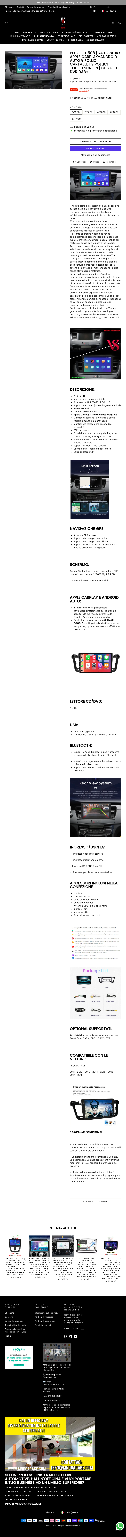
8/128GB (76, 119)
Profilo (52, 11)
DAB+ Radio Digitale (32, 40)
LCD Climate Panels (20, 36)
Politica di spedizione (45, 1321)
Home (17, 32)
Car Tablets (29, 32)
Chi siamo (9, 7)
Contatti (20, 7)
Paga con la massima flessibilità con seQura (26, 11)
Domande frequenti (36, 7)
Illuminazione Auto (44, 36)
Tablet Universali (49, 32)
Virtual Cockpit (103, 32)
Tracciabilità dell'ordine (59, 7)
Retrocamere (86, 36)
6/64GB (114, 112)
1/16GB (76, 112)
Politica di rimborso (44, 1317)
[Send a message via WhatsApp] (120, 1526)
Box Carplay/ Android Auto (76, 32)
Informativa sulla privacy (46, 1313)
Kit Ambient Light (66, 36)
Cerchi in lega (75, 40)
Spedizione (91, 81)
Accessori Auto (95, 40)
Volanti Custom (55, 40)
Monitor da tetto (106, 36)
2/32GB (88, 112)
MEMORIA (76, 107)
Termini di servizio (43, 1325)
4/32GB (101, 112)
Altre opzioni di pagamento (95, 155)
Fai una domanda (95, 1202)
